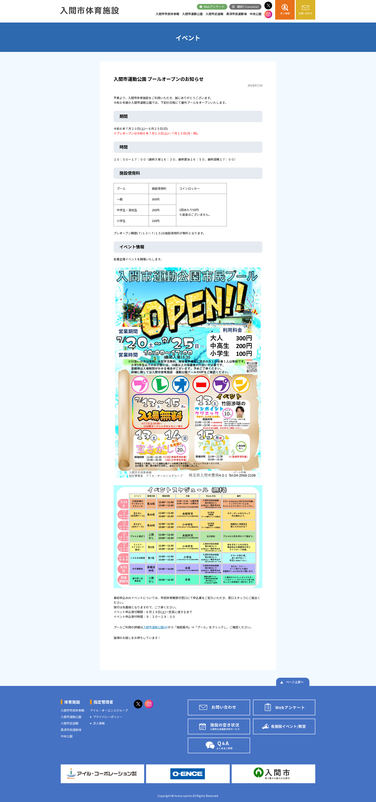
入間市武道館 (214, 14)
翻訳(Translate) (247, 7)
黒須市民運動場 (236, 14)
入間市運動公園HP (155, 627)
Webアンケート (214, 7)
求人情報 (99, 723)
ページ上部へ (295, 682)
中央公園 (255, 14)
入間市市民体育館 (167, 14)
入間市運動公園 (192, 14)
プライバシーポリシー (107, 717)
